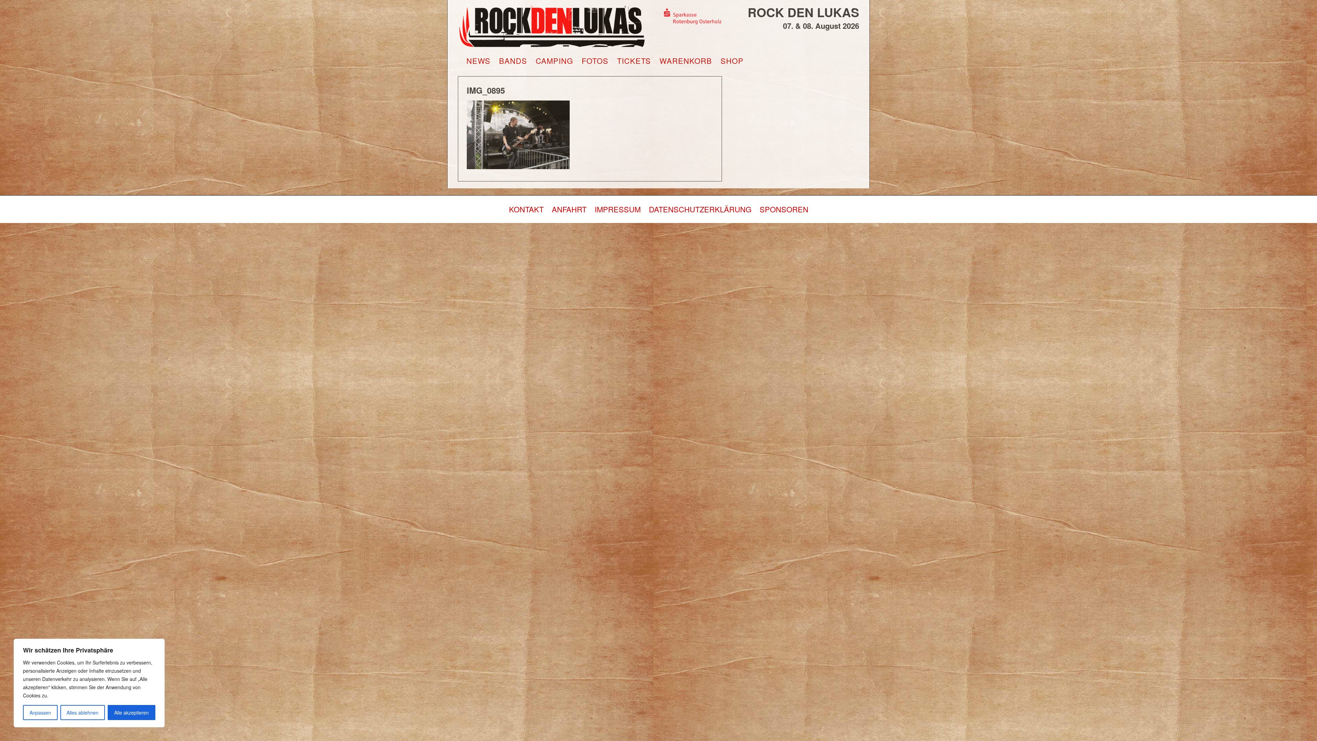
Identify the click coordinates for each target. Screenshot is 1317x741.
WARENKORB (686, 60)
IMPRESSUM (618, 209)
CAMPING (554, 60)
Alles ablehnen (82, 712)
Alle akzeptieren (131, 712)
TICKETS (634, 60)
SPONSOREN (784, 209)
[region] (89, 683)
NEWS (478, 60)
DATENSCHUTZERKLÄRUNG (700, 209)
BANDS (513, 60)
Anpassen (40, 712)
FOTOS (595, 60)
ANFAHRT (569, 209)
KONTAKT (526, 209)
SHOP (732, 60)
